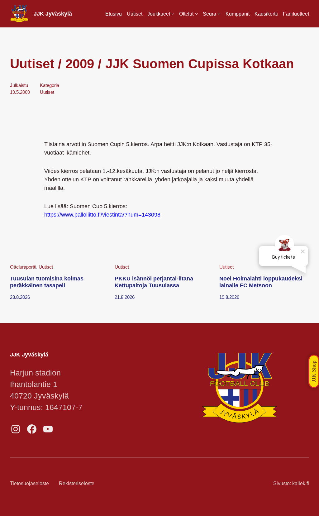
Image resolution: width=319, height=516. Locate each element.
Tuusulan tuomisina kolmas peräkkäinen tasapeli (46, 282)
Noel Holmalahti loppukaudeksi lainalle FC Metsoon (260, 282)
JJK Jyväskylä (53, 14)
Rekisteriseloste (76, 483)
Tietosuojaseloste (29, 483)
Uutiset (47, 92)
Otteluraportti (23, 267)
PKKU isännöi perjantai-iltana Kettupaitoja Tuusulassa (154, 282)
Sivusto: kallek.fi (291, 483)
